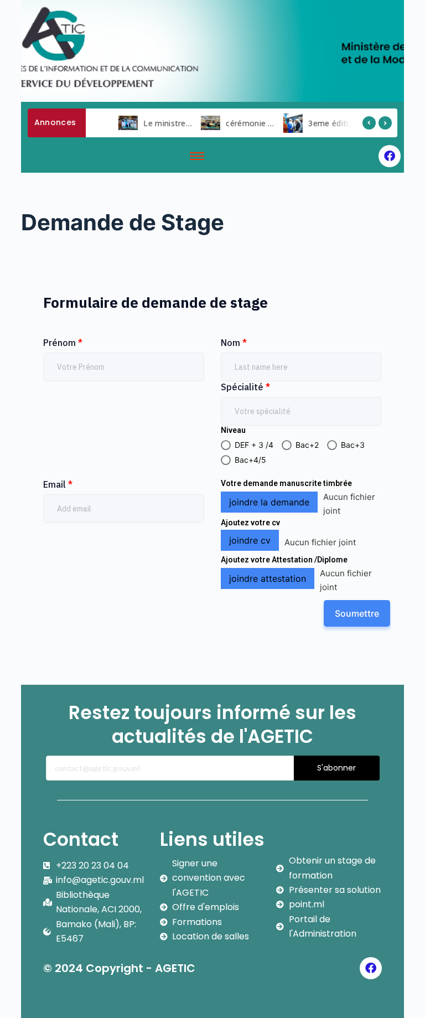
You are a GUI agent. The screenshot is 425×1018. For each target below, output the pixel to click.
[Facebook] (390, 156)
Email (57, 484)
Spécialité (245, 386)
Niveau (233, 430)
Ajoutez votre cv (250, 522)
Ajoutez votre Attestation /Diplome (284, 559)
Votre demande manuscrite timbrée (286, 483)
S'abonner (336, 767)
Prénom (62, 342)
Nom (234, 342)
